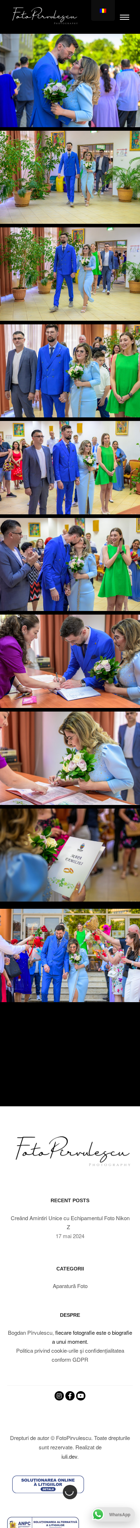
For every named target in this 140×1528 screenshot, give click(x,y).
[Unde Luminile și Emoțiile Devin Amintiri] (43, 17)
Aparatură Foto (70, 1285)
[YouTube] (80, 1395)
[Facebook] (70, 1395)
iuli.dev (69, 1456)
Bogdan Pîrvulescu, (31, 1332)
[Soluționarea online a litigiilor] (48, 1484)
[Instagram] (59, 1395)
